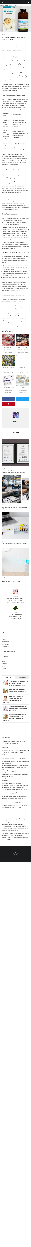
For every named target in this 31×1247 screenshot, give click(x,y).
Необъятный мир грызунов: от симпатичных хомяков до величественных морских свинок (15, 599)
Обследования (6, 646)
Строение (4, 663)
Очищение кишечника (7, 649)
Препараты (5, 656)
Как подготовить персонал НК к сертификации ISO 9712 (15, 507)
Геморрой (4, 639)
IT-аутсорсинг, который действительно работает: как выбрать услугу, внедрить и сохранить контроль (14, 820)
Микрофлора (5, 644)
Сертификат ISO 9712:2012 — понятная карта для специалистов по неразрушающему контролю (14, 471)
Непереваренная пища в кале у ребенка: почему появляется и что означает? (18, 708)
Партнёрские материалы (8, 651)
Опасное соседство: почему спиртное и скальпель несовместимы (15, 544)
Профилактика (6, 658)
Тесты (3, 666)
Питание (4, 654)
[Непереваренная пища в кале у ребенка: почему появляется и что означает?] (5, 710)
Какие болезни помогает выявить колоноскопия (14, 746)
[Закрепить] (8, 404)
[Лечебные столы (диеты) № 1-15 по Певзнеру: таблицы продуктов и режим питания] (5, 685)
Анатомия (4, 636)
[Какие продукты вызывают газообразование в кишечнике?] (5, 693)
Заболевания (5, 641)
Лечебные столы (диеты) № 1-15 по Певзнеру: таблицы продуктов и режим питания (18, 683)
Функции (4, 668)
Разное (3, 34)
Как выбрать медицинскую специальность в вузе (15, 778)
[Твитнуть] (22, 399)
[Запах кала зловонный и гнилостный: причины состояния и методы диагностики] (5, 700)
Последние (22, 677)
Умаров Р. (15, 421)
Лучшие (8, 677)
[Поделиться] (8, 399)
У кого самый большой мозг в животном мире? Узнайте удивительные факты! (15, 615)
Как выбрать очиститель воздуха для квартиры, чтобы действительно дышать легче (14, 580)
